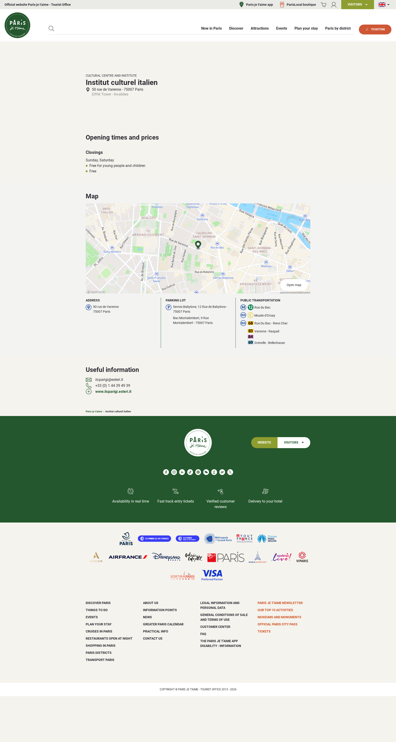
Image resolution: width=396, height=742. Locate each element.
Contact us (152, 638)
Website (264, 442)
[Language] (385, 4)
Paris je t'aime (94, 411)
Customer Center (215, 627)
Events (92, 617)
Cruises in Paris (99, 631)
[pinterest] (198, 472)
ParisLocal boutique (301, 4)
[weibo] (222, 472)
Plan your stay (99, 624)
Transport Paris (100, 660)
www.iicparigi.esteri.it (113, 391)
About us (150, 603)
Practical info (155, 631)
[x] (230, 472)
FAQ (203, 634)
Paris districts (99, 653)
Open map (294, 285)
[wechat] (206, 472)
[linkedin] (182, 472)
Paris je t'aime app (259, 4)
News (147, 617)
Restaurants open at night (109, 638)
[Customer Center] (334, 5)
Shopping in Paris (101, 645)
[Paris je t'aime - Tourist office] (17, 25)
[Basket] (323, 5)
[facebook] (166, 472)
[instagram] (174, 472)
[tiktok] (190, 472)
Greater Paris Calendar (163, 624)
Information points (160, 610)
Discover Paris (98, 603)
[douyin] (214, 472)
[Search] (51, 28)
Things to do (97, 610)
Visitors (291, 442)
